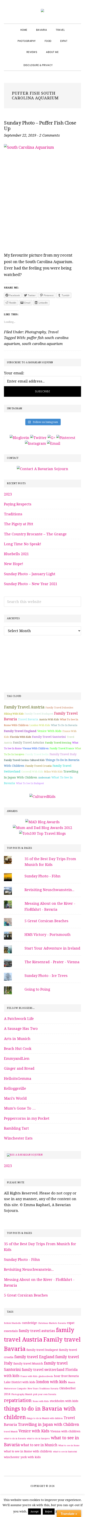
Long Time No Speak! (22, 544)
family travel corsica (16, 760)
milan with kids (53, 771)
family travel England (20, 731)
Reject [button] (48, 1511)
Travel (53, 332)
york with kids (31, 1457)
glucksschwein (46, 1376)
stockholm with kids (64, 1401)
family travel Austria (24, 707)
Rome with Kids (41, 1401)
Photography (35, 332)
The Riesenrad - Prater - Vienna (52, 962)
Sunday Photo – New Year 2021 (30, 584)
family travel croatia (38, 765)
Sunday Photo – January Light (29, 574)
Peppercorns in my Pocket (26, 1118)
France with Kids (29, 1376)
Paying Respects (17, 504)
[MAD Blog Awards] (42, 822)
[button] (62, 61)
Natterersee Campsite (15, 1388)
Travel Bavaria (28, 719)
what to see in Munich (39, 1445)
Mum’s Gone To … (20, 1108)
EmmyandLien (16, 1058)
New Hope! (13, 564)
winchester (12, 1457)
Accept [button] (34, 1511)
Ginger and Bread (19, 1068)
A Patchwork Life (19, 1019)
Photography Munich (21, 1394)
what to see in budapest (30, 783)
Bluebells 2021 (16, 554)
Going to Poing (37, 989)
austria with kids (49, 719)
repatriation (18, 1400)
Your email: (14, 373)
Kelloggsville (15, 1088)
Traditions (13, 514)
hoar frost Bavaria (66, 1376)
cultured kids (37, 760)
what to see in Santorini (65, 1451)
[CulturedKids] (42, 796)
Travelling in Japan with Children (48, 1424)
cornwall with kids (32, 771)
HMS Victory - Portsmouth (48, 934)
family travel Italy (63, 754)
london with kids (39, 725)
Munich (71, 1382)
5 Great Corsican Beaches (46, 921)
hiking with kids (14, 713)
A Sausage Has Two (21, 1028)
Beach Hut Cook (17, 1048)
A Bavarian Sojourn (28, 1154)
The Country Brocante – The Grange (35, 534)
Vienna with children (36, 748)
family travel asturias (28, 742)
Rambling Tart (16, 1128)
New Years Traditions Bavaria (42, 1388)
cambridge (29, 1322)
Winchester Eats (18, 1138)
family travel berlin (37, 754)
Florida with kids (20, 736)
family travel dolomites (59, 707)
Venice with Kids (49, 731)
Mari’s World (15, 1098)
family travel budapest (39, 713)
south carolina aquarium (42, 344)
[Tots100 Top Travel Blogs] (42, 833)
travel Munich (11, 1431)
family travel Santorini (49, 737)
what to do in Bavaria (64, 725)
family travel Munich (28, 1363)
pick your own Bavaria (44, 1394)
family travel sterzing (58, 742)
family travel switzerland (43, 1370)
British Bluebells (12, 1323)
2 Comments (49, 135)
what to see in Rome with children (28, 1451)
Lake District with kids (19, 1382)
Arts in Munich (17, 1039)
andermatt (44, 777)
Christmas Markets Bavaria (52, 1323)
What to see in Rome (68, 1445)
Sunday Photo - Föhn (42, 876)
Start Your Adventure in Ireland (52, 948)
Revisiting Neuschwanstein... (49, 890)
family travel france (62, 748)
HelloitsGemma (17, 1078)
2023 (8, 494)
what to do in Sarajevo (38, 1438)
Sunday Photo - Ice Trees (46, 976)
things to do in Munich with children (45, 1418)
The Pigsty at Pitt (18, 524)
